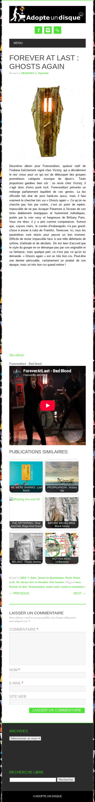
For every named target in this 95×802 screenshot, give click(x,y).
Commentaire (23, 629)
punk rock (52, 586)
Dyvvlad (43, 73)
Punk (68, 577)
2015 (23, 577)
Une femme (56, 582)
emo (78, 582)
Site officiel (16, 355)
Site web (17, 696)
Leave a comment (72, 586)
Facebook (38, 30)
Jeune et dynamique (51, 577)
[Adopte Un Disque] (47, 22)
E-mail (16, 683)
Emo (33, 577)
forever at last (18, 586)
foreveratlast (36, 586)
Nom (14, 670)
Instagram (48, 30)
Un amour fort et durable (32, 582)
